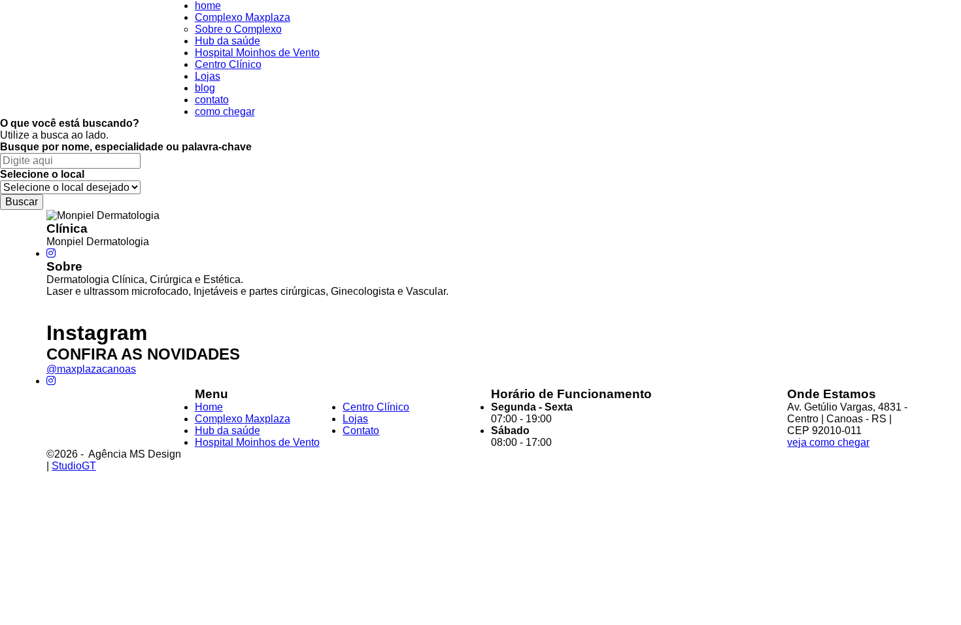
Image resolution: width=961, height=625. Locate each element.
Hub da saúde (227, 40)
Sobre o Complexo (238, 29)
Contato (361, 430)
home (208, 5)
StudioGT (74, 465)
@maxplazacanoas (91, 369)
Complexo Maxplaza (242, 17)
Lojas (207, 76)
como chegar (225, 111)
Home (209, 407)
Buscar (21, 201)
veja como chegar (828, 442)
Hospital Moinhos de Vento (257, 52)
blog (205, 87)
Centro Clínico (228, 64)
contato (212, 99)
